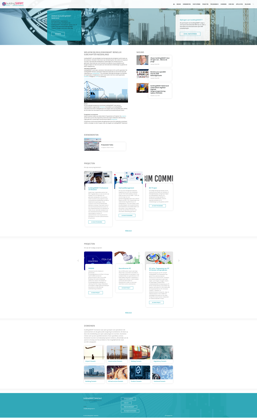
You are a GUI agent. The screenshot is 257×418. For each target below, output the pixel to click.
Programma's (214, 4)
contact (126, 402)
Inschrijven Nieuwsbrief (130, 411)
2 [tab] (129, 43)
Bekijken (58, 34)
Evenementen (187, 4)
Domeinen (223, 4)
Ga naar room (94, 354)
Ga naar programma (96, 222)
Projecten (205, 4)
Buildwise (86, 76)
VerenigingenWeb (168, 415)
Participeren (196, 4)
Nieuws (179, 4)
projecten (123, 116)
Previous (78, 260)
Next (178, 260)
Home (174, 4)
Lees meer (160, 61)
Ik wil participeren (190, 34)
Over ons (231, 4)
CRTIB (96, 76)
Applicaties (239, 4)
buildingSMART (96, 73)
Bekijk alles (128, 230)
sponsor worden (128, 398)
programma (114, 119)
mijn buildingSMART (129, 406)
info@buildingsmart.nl (89, 408)
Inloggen (248, 4)
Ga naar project (95, 292)
